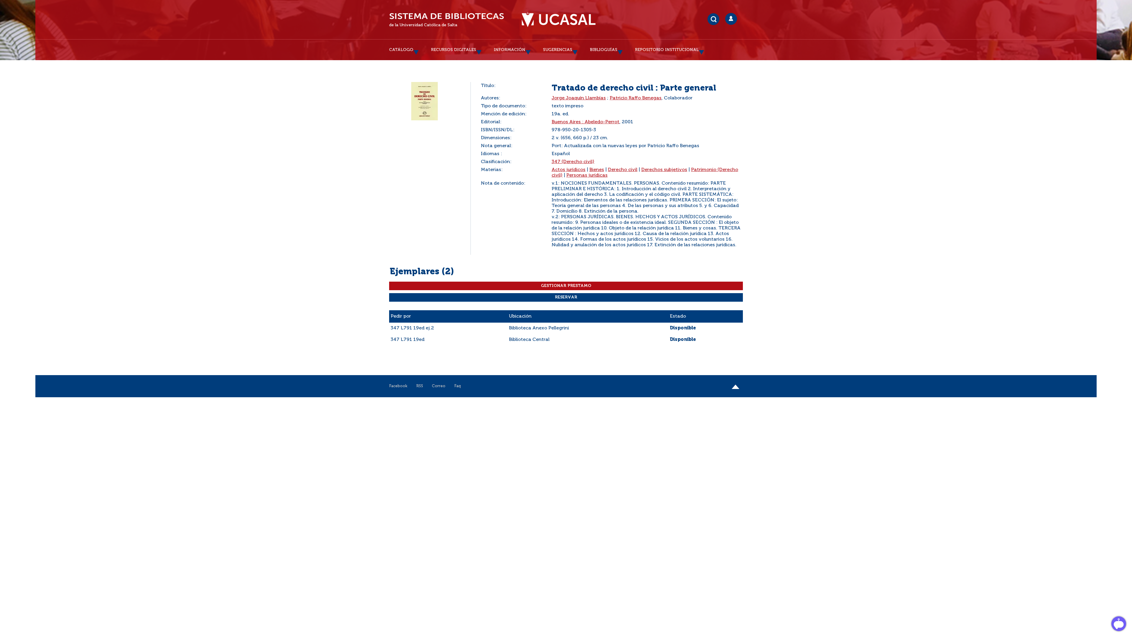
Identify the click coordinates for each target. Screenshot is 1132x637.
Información (509, 50)
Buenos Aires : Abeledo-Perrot (585, 122)
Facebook (398, 386)
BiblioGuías (603, 50)
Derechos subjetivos (664, 170)
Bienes (596, 170)
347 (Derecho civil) (573, 162)
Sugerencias (557, 50)
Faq (457, 386)
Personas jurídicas (587, 175)
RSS (419, 386)
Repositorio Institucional (667, 50)
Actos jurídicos (568, 170)
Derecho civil (622, 170)
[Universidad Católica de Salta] (558, 19)
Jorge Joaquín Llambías (579, 98)
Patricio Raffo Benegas (636, 98)
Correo (438, 386)
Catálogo (401, 50)
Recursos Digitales (453, 50)
